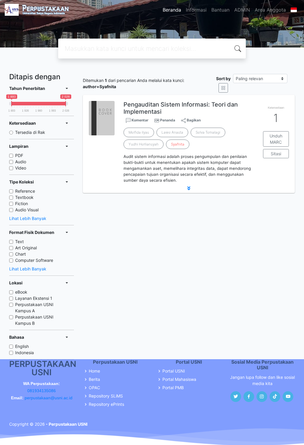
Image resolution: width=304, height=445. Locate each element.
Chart (20, 253)
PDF (19, 155)
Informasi (196, 10)
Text (19, 241)
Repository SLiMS (106, 396)
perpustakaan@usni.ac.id (48, 397)
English (22, 346)
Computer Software (34, 260)
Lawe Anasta (172, 132)
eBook (21, 291)
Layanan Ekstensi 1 (33, 298)
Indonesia (24, 352)
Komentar (139, 120)
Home (94, 371)
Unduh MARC (276, 139)
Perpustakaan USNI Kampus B (34, 320)
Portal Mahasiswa (179, 379)
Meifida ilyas (139, 132)
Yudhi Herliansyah (144, 144)
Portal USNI (173, 371)
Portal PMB (173, 388)
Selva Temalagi (208, 132)
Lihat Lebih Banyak (27, 218)
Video (20, 167)
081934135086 (41, 390)
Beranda (172, 10)
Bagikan (193, 120)
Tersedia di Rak (30, 132)
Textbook (24, 197)
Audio (20, 161)
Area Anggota (270, 10)
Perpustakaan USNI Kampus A (34, 307)
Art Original (26, 247)
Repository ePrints (106, 404)
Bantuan (220, 10)
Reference (25, 191)
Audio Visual (27, 209)
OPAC (94, 388)
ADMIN (242, 10)
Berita (94, 379)
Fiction (21, 203)
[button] (189, 188)
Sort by (223, 78)
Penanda (167, 120)
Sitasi (276, 153)
